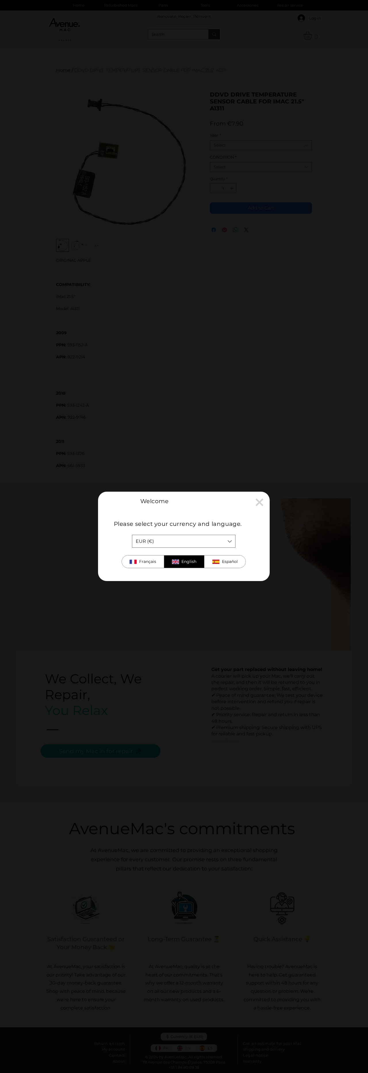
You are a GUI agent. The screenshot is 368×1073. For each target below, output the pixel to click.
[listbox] (183, 541)
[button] (259, 502)
